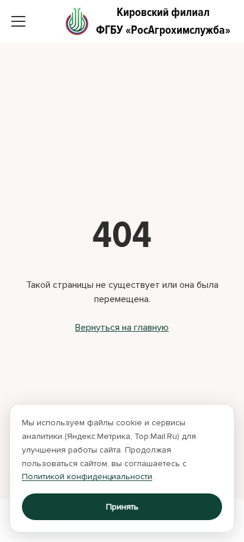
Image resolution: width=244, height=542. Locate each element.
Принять (122, 507)
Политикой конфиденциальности (87, 477)
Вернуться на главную (122, 327)
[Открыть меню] (18, 21)
